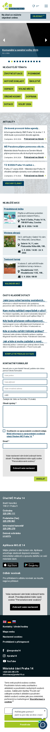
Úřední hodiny (12, 96)
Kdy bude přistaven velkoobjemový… (23, 320)
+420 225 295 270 (10, 672)
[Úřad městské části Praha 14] (13, 6)
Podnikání (34, 73)
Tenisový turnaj (12, 259)
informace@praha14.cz (13, 674)
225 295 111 (9, 513)
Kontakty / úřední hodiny (15, 626)
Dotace (8, 104)
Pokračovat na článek (34, 139)
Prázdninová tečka (13, 209)
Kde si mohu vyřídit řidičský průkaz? (23, 331)
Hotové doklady (14, 81)
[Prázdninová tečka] (10, 217)
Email (6, 441)
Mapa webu (9, 631)
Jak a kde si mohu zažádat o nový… (23, 341)
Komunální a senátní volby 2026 (20, 50)
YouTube (11, 661)
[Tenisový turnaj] (10, 268)
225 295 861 (9, 521)
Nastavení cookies (12, 636)
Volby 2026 (24, 104)
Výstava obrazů (12, 232)
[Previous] (4, 40)
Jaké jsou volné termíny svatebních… (24, 300)
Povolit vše (25, 725)
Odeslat (40, 479)
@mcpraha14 (14, 650)
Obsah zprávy (10, 403)
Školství (34, 81)
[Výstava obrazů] (10, 241)
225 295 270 (9, 528)
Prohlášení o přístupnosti (16, 642)
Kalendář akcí (12, 284)
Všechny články (13, 183)
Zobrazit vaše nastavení (24, 468)
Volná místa (26, 89)
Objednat (38, 16)
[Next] (45, 40)
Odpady (8, 89)
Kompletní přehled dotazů (19, 354)
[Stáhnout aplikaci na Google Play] (32, 564)
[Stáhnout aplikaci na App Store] (11, 564)
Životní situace (13, 73)
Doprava (31, 96)
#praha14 (12, 656)
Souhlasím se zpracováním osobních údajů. (27, 434)
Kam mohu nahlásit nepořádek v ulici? (24, 310)
